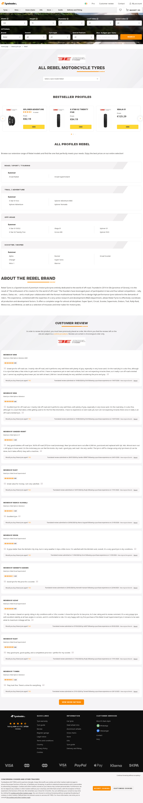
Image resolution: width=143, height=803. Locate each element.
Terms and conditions (45, 740)
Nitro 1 (11, 263)
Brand (3, 32)
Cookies (40, 752)
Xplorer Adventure (16, 204)
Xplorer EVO (104, 232)
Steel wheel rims (73, 725)
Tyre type (53, 32)
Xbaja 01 (58, 228)
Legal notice (41, 736)
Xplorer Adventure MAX (64, 201)
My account (137, 3)
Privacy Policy (42, 748)
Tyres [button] (5, 10)
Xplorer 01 (104, 228)
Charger (12, 260)
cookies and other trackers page (21, 793)
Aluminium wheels (74, 729)
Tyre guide (41, 725)
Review (39, 729)
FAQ (98, 739)
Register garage (43, 733)
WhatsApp (104, 726)
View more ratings (71, 702)
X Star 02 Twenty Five (17, 232)
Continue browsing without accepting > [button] (129, 775)
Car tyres (70, 721)
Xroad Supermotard (62, 177)
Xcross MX (58, 232)
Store (49, 10)
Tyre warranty (42, 721)
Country (40, 744)
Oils (41, 10)
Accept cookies (101, 788)
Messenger (104, 731)
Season (28, 32)
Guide (60, 10)
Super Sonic (59, 260)
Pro (93, 3)
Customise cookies (123, 788)
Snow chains (30, 10)
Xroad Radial (14, 177)
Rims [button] (17, 10)
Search (131, 37)
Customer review (106, 3)
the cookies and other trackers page (18, 797)
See (34, 127)
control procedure (61, 334)
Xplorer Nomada (61, 204)
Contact (121, 3)
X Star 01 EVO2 (14, 228)
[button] (126, 380)
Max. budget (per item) (106, 33)
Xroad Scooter (105, 256)
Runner (57, 256)
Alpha (11, 256)
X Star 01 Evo (14, 201)
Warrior (57, 263)
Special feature (79, 32)
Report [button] (135, 380)
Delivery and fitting (74, 10)
